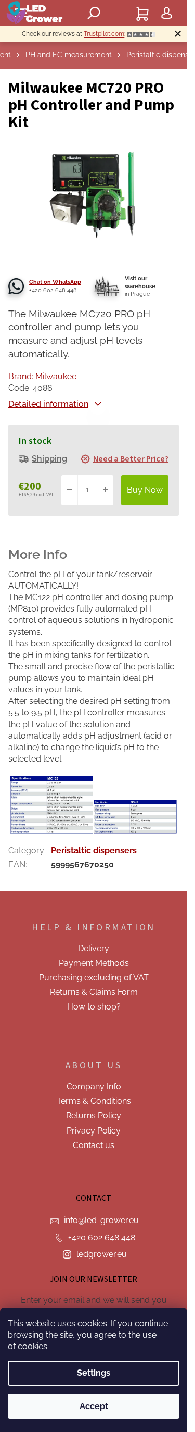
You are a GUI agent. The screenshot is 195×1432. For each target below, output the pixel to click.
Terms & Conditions (94, 1101)
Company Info (94, 1086)
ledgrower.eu (101, 1254)
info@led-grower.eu (101, 1220)
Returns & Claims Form (94, 992)
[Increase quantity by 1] (105, 490)
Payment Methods (94, 963)
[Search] (93, 13)
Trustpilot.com (104, 34)
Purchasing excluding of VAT (94, 977)
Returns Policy (93, 1115)
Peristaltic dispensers (94, 850)
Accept (94, 1406)
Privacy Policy (94, 1131)
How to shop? (94, 1007)
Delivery (93, 948)
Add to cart (144, 490)
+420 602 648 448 (101, 1237)
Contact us (93, 1145)
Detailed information (48, 404)
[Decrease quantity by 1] (69, 490)
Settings (93, 1373)
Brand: (42, 376)
